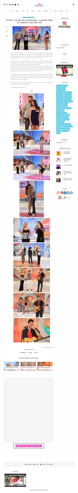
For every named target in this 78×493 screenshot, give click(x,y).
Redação (59, 128)
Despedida (65, 103)
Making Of (67, 115)
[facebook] (7, 5)
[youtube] (13, 5)
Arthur (65, 85)
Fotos (23, 17)
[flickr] (16, 5)
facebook (51, 464)
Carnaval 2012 (68, 94)
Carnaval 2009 (60, 92)
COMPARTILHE (23, 352)
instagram (29, 464)
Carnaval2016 (68, 99)
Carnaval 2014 (68, 96)
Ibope (58, 110)
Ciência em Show (68, 101)
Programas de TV (60, 124)
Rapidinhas (59, 126)
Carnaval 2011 (60, 94)
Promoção (68, 124)
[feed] (18, 5)
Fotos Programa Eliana (67, 165)
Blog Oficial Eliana (61, 90)
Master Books (65, 117)
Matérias (59, 119)
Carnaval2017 (60, 101)
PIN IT (37, 352)
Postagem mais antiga (35, 445)
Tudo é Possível (64, 130)
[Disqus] (29, 395)
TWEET (30, 352)
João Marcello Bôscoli (61, 112)
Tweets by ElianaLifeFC (60, 47)
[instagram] (5, 5)
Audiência (59, 87)
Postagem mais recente (22, 445)
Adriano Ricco (60, 85)
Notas (26, 17)
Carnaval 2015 (60, 99)
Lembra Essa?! (60, 115)
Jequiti (62, 110)
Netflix (63, 119)
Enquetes (65, 105)
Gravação (69, 108)
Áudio (64, 87)
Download (59, 105)
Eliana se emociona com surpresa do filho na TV (67, 173)
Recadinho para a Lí (67, 126)
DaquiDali (59, 103)
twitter (37, 464)
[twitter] (10, 5)
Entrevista (59, 108)
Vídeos (58, 133)
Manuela (59, 117)
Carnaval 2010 (68, 92)
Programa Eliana (30, 17)
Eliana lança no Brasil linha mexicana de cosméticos (67, 160)
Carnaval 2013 (60, 96)
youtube (44, 464)
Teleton (58, 130)
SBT (69, 128)
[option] (12, 366)
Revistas (64, 128)
